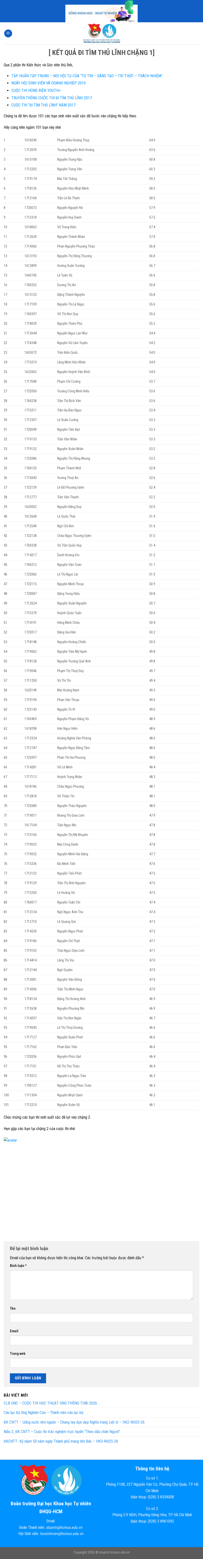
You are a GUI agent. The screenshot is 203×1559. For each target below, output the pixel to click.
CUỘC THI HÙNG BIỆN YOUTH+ (36, 90)
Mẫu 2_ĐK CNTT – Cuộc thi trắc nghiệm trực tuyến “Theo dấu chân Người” (62, 1431)
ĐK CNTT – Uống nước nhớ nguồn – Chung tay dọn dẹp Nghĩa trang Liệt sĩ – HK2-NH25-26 (74, 1422)
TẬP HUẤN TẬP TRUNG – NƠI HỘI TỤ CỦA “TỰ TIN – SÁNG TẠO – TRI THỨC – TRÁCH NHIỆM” (86, 76)
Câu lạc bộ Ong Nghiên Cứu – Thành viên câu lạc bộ (43, 1412)
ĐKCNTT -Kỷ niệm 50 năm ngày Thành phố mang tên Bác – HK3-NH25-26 (61, 1441)
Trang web (17, 1354)
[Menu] (8, 33)
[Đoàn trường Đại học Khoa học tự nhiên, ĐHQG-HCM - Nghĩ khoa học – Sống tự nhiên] (101, 33)
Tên (13, 1309)
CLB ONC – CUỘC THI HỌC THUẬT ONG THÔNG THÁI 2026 (50, 1403)
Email (14, 1331)
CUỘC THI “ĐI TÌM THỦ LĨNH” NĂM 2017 (43, 105)
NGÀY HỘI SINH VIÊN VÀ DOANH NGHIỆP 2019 (48, 83)
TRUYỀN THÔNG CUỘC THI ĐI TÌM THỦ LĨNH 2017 (51, 98)
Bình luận (18, 1266)
